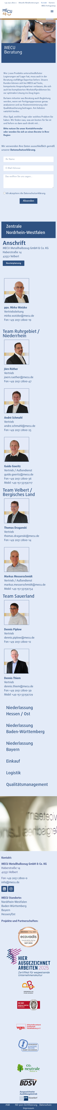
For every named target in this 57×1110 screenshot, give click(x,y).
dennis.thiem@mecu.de (18, 686)
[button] (52, 11)
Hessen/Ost (8, 914)
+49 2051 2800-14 (20, 540)
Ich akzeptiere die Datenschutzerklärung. (26, 193)
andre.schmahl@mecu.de (19, 426)
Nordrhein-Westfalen (14, 902)
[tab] (28, 230)
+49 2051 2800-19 (20, 320)
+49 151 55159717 (22, 483)
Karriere (52, 3)
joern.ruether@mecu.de (18, 377)
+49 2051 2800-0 (17, 878)
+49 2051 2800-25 (20, 430)
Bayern (5, 910)
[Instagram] (11, 889)
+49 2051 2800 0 (10, 3)
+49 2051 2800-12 (20, 642)
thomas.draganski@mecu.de (21, 536)
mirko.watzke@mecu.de (19, 316)
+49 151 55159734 (22, 589)
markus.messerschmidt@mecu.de (25, 585)
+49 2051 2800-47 (20, 381)
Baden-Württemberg (13, 906)
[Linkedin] (4, 889)
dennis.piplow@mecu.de (19, 638)
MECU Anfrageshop (49, 6)
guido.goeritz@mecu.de (18, 475)
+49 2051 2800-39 (20, 691)
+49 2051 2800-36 (20, 479)
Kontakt (44, 3)
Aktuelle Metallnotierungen (29, 3)
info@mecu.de (10, 882)
